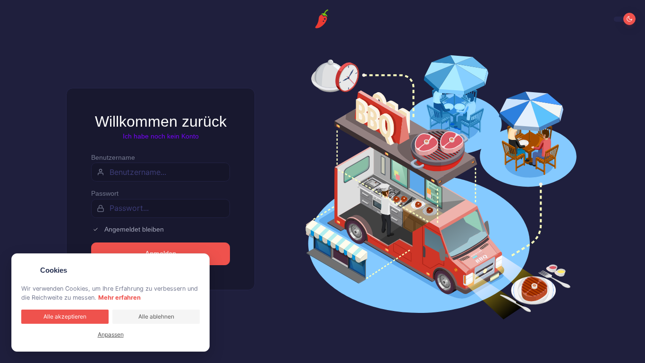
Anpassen (111, 334)
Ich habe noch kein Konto (161, 136)
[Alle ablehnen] (198, 265)
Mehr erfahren (119, 297)
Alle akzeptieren (64, 316)
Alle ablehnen (156, 316)
